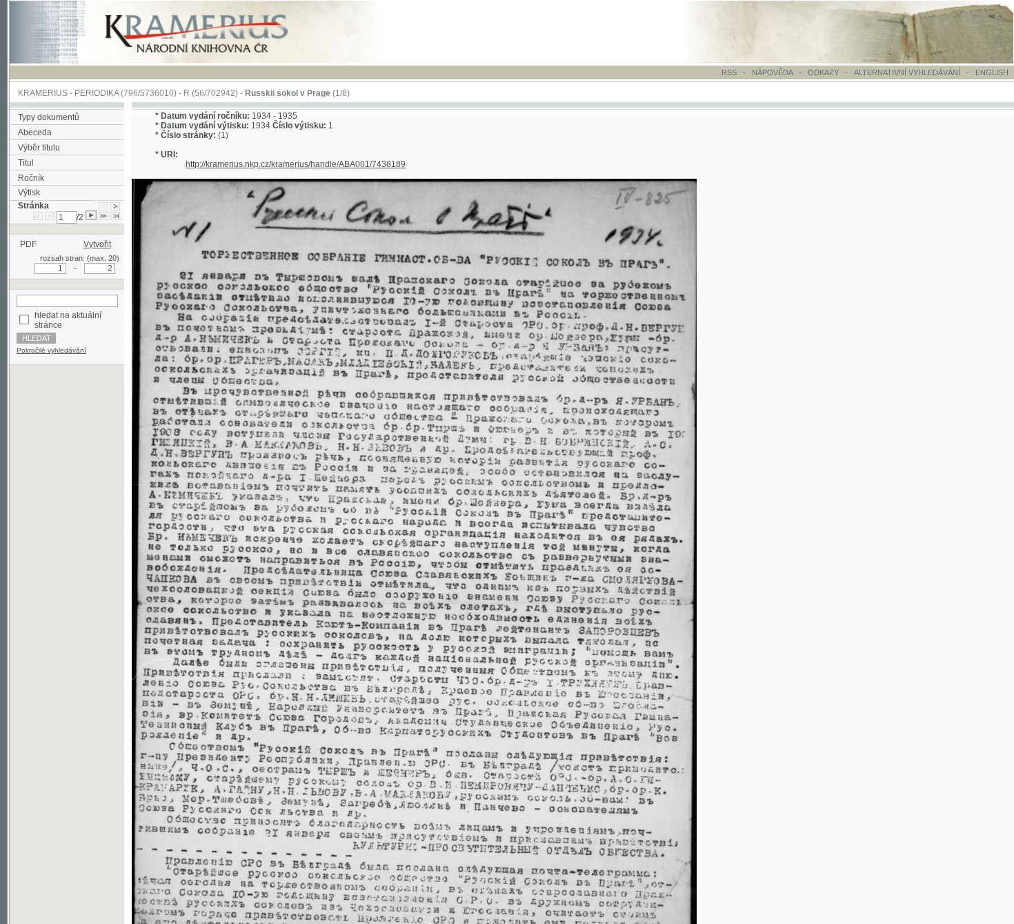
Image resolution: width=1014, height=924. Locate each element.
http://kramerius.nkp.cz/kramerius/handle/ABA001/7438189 (296, 164)
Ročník (31, 178)
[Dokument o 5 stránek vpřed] (103, 217)
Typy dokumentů (48, 117)
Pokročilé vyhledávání (51, 350)
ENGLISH (991, 72)
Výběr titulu (39, 148)
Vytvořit (97, 244)
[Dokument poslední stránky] (115, 217)
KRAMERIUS (43, 93)
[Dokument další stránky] (115, 205)
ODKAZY (823, 72)
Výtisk (29, 192)
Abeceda (35, 132)
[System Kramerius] (212, 61)
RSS (729, 72)
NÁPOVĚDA (772, 72)
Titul (26, 163)
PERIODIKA (96, 93)
